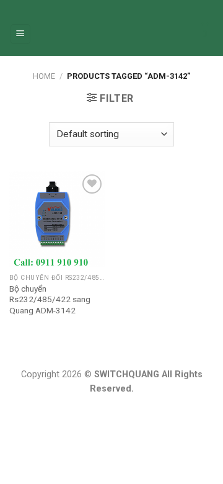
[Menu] (21, 34)
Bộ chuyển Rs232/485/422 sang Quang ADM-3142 (49, 299)
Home (44, 76)
